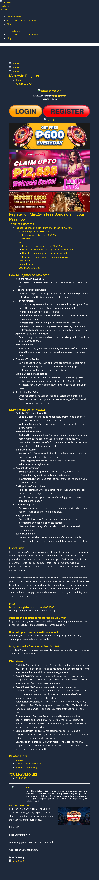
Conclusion (24, 238)
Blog (9, 24)
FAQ (21, 242)
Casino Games (14, 16)
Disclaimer (24, 260)
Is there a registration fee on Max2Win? (43, 245)
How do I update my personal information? (44, 253)
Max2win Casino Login (27, 767)
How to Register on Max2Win (34, 231)
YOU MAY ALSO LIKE (29, 267)
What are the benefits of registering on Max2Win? (48, 249)
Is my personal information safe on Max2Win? (46, 257)
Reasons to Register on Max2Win (39, 235)
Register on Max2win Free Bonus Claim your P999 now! (44, 227)
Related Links (26, 264)
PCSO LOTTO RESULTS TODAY (22, 20)
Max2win (20, 759)
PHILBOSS (21, 778)
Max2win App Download (28, 763)
